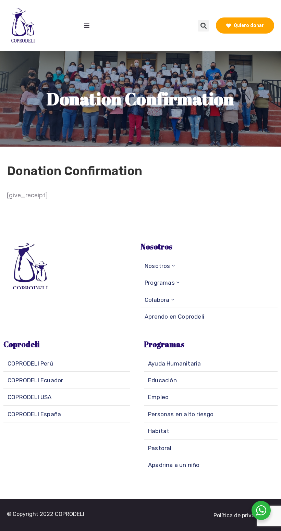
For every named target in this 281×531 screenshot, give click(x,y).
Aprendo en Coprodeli (174, 316)
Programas (160, 282)
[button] (241, 515)
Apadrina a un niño (174, 464)
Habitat (158, 431)
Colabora (157, 299)
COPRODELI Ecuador (35, 380)
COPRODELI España (34, 414)
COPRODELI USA (30, 397)
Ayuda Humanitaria (174, 363)
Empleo (158, 397)
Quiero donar (248, 25)
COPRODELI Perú (30, 363)
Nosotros (157, 265)
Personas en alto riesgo (181, 414)
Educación (162, 380)
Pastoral (160, 448)
